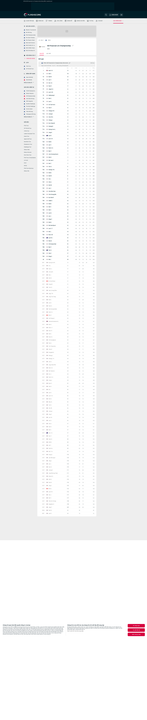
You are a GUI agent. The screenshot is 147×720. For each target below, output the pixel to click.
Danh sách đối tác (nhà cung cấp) (75, 631)
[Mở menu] (121, 15)
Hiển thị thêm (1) (28, 116)
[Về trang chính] (36, 14)
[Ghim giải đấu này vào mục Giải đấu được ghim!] (72, 45)
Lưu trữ (48, 53)
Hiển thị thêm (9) (28, 82)
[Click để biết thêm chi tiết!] (66, 70)
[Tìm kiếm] (106, 15)
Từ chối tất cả (136, 630)
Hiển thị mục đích (136, 634)
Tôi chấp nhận (136, 625)
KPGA (49, 40)
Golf (42, 40)
